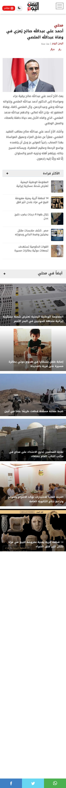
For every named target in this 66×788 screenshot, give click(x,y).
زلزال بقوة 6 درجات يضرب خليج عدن (31, 216)
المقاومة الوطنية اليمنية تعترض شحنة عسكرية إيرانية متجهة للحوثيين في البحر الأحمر (33, 319)
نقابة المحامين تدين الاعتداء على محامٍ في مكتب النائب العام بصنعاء (36, 454)
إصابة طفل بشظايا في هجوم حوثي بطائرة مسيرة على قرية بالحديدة (36, 364)
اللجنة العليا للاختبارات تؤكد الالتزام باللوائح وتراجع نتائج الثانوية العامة (35, 499)
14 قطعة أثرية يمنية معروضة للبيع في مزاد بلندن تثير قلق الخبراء (31, 202)
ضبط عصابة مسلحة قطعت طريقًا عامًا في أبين (33, 411)
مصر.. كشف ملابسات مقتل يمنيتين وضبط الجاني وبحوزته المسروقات (31, 234)
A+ (53, 49)
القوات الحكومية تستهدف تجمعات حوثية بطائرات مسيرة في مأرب (31, 250)
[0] (11, 783)
